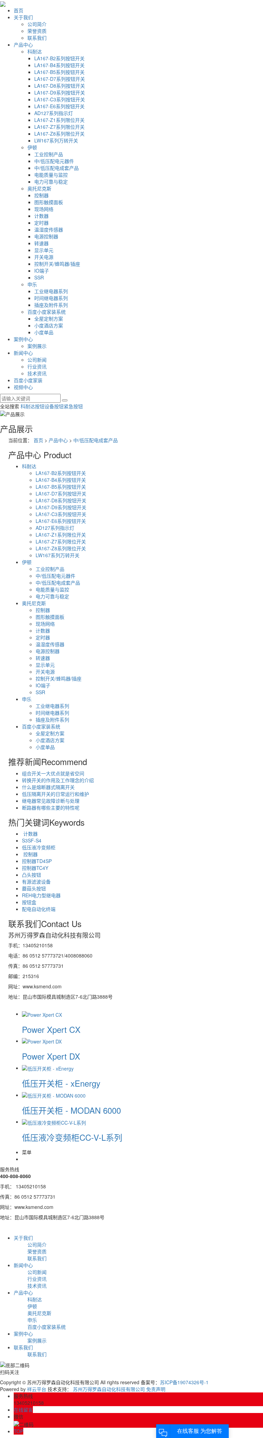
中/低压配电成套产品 (56, 167)
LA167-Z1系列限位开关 (59, 119)
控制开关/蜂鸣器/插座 (57, 263)
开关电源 (43, 256)
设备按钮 (54, 406)
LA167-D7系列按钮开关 (59, 78)
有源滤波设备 (36, 881)
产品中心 (23, 44)
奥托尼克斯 (39, 188)
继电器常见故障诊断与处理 (50, 800)
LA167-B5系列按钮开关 (59, 71)
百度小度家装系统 (46, 311)
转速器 (41, 243)
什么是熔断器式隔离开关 (48, 787)
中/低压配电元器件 (54, 161)
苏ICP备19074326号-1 (184, 1382)
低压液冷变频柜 (38, 847)
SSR (39, 277)
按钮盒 (29, 902)
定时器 (41, 222)
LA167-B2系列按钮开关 (59, 58)
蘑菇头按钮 (34, 888)
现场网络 (43, 208)
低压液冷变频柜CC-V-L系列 (72, 1137)
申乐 (32, 284)
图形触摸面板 (48, 202)
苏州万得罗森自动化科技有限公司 (109, 1389)
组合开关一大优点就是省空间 (53, 773)
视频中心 (23, 387)
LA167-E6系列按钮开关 (59, 106)
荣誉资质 (37, 30)
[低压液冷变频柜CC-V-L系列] (54, 1121)
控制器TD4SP (37, 861)
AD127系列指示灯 (53, 113)
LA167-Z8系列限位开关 (59, 133)
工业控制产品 (48, 154)
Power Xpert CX (51, 1029)
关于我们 (23, 17)
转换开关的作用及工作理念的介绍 (58, 780)
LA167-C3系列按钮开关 (59, 99)
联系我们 (37, 37)
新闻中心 (23, 352)
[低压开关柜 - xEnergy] (48, 1067)
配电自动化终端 (38, 908)
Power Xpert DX (51, 1056)
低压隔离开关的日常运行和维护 (55, 793)
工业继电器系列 (51, 291)
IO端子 (41, 270)
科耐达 (34, 51)
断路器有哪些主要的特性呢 (50, 807)
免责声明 (155, 1389)
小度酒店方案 (48, 325)
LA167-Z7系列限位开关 (59, 126)
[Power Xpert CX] (42, 1013)
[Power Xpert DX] (42, 1040)
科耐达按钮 (33, 406)
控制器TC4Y (35, 867)
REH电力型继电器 (41, 895)
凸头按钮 (31, 874)
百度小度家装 (28, 380)
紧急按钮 (73, 406)
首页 (18, 10)
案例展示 (37, 345)
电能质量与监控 (51, 174)
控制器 (41, 195)
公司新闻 (37, 359)
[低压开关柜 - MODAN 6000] (54, 1094)
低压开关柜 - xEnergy (61, 1083)
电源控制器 (46, 236)
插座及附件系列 (51, 304)
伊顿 (32, 147)
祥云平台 (36, 1389)
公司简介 (37, 24)
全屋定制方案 (48, 318)
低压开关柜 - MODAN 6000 (71, 1110)
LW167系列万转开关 (56, 140)
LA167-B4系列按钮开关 (59, 65)
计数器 (41, 215)
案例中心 (23, 339)
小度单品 (43, 332)
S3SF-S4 (31, 840)
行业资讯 (37, 366)
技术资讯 (37, 373)
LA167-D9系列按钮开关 (59, 92)
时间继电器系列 (51, 298)
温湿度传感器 (48, 229)
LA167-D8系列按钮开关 (59, 85)
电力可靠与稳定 (51, 181)
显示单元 (43, 250)
